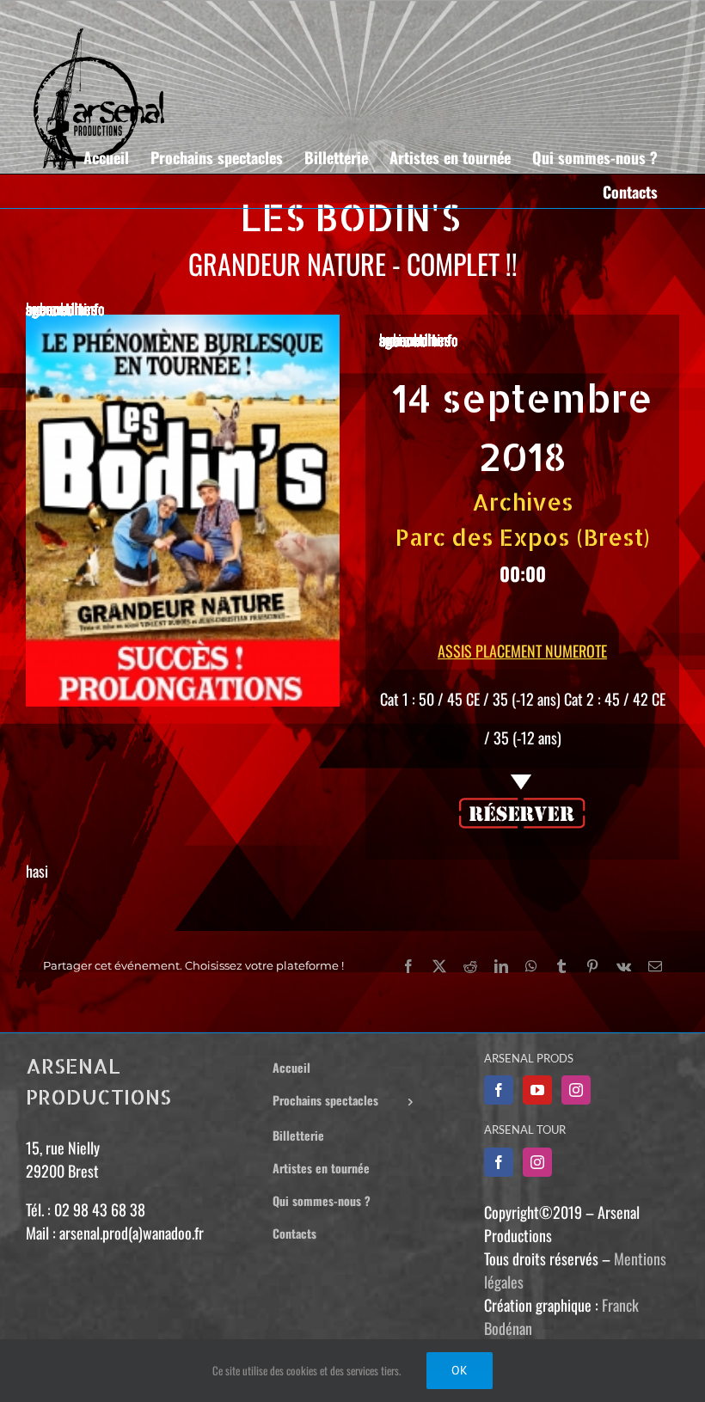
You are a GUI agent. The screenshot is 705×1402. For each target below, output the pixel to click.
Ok (459, 1370)
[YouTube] (537, 1090)
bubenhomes (61, 308)
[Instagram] (576, 1090)
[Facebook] (498, 1090)
